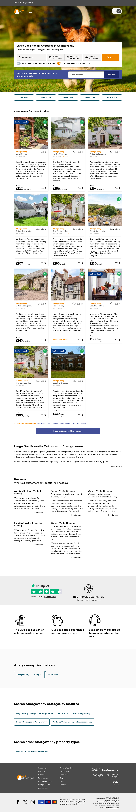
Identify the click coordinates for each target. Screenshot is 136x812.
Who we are (42, 768)
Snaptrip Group (113, 808)
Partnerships (43, 778)
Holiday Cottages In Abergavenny (32, 751)
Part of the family (23, 3)
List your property (45, 781)
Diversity (41, 771)
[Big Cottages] (22, 11)
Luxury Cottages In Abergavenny (31, 722)
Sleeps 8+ (24, 97)
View (42, 188)
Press (62, 781)
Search (110, 57)
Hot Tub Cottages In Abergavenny (74, 713)
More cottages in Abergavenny (68, 431)
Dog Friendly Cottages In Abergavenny (34, 713)
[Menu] (117, 11)
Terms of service (66, 768)
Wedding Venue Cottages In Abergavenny (72, 722)
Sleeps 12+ (68, 97)
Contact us (64, 775)
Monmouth (53, 674)
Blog (61, 778)
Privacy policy (65, 771)
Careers (41, 775)
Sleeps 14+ (90, 97)
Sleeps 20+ (112, 97)
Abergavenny (22, 674)
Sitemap (63, 785)
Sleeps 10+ (46, 97)
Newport (38, 674)
